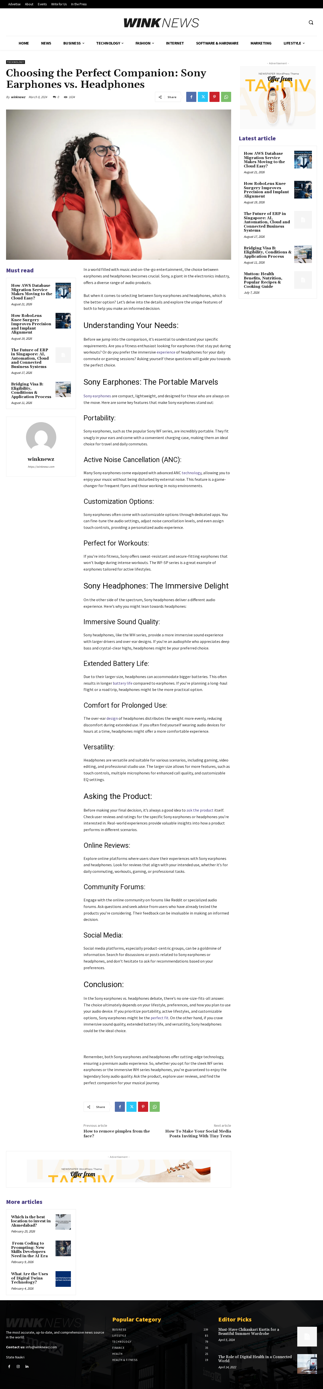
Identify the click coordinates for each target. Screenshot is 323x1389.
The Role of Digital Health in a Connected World (255, 1359)
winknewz (18, 97)
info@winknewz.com (41, 1347)
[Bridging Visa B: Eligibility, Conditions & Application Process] (63, 389)
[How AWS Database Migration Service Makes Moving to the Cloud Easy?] (63, 290)
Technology (15, 62)
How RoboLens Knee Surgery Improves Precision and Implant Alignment (31, 324)
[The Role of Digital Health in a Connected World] (307, 1364)
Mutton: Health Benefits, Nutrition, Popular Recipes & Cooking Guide (263, 280)
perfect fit (160, 1017)
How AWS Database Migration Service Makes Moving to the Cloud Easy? (31, 292)
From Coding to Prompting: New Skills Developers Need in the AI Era (29, 1249)
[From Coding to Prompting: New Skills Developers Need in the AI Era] (63, 1248)
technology (191, 472)
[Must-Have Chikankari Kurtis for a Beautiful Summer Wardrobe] (307, 1337)
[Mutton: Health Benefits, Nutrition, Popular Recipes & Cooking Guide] (303, 280)
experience (166, 352)
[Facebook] (191, 97)
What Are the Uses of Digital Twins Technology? (29, 1278)
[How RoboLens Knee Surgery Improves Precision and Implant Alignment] (63, 321)
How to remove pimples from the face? (117, 1134)
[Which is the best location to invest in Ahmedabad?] (63, 1222)
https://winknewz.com (41, 466)
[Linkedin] (27, 1366)
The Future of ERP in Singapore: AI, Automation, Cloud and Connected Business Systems (30, 358)
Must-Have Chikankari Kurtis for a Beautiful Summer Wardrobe (248, 1331)
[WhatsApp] (226, 97)
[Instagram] (18, 1366)
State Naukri (15, 1357)
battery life (122, 683)
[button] (311, 22)
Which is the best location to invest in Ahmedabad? (31, 1221)
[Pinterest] (214, 97)
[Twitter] (203, 97)
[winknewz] (41, 437)
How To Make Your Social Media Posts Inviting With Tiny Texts (198, 1134)
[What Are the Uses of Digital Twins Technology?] (63, 1279)
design (112, 718)
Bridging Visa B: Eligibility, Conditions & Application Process (31, 390)
